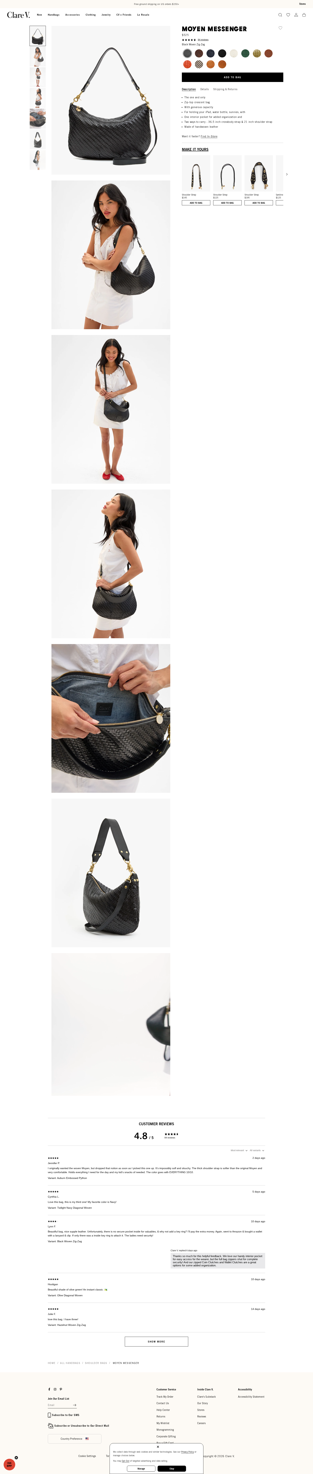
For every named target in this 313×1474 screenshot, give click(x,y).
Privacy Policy (187, 1451)
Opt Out (125, 1460)
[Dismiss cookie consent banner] (158, 1447)
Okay (172, 1468)
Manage (141, 1468)
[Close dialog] (222, 706)
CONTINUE (121, 765)
